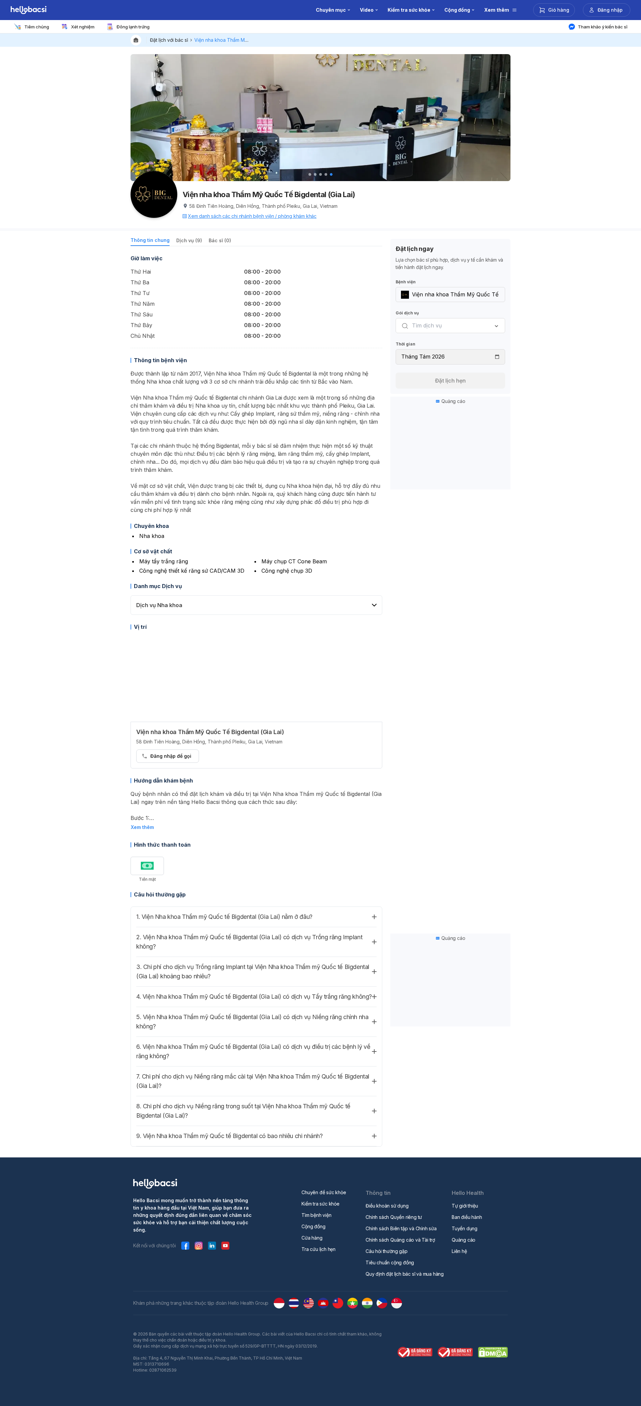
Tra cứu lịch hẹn (318, 1249)
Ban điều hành (467, 1217)
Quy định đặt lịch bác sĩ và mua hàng (405, 1274)
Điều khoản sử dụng (387, 1206)
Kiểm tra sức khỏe (320, 1204)
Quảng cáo (463, 1240)
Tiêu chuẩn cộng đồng (390, 1262)
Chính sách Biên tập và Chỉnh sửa (401, 1228)
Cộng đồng (313, 1226)
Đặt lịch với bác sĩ (169, 40)
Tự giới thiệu (465, 1206)
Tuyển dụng (464, 1228)
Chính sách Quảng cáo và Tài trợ (400, 1240)
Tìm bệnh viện (316, 1215)
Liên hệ (459, 1251)
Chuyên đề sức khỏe (323, 1192)
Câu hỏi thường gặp (386, 1251)
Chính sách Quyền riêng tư (394, 1217)
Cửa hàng (311, 1238)
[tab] (150, 241)
